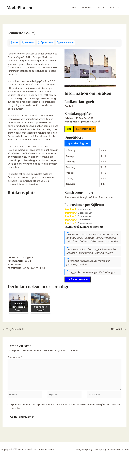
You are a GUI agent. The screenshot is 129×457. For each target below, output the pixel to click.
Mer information (85, 128)
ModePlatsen (19, 8)
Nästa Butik (118, 329)
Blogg (101, 7)
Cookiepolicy (100, 449)
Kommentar (15, 357)
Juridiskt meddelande (118, 449)
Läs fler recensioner (77, 279)
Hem (74, 7)
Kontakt (114, 7)
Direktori (86, 7)
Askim (17, 264)
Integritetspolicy (84, 449)
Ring (69, 128)
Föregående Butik (13, 329)
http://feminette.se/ (89, 121)
